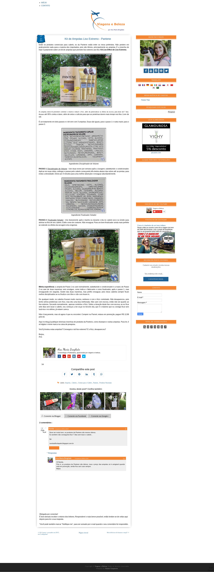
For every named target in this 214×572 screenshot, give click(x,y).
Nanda (51, 429)
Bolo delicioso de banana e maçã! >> (118, 532)
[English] (140, 85)
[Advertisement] (154, 183)
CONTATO (45, 6)
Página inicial (83, 533)
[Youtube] (151, 71)
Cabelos (74, 383)
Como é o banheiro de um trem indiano (151, 225)
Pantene (96, 383)
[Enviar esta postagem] (42, 364)
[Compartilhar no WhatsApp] (101, 374)
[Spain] (152, 85)
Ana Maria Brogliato (69, 349)
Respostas (52, 453)
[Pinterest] (161, 71)
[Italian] (156, 85)
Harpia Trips (145, 100)
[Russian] (164, 85)
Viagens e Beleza (101, 566)
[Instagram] (156, 71)
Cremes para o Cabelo (85, 383)
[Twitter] (166, 71)
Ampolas (68, 383)
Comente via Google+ (99, 416)
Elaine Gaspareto (111, 568)
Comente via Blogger (52, 416)
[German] (148, 85)
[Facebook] (146, 71)
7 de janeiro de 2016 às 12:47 (81, 458)
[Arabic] (158, 88)
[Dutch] (160, 85)
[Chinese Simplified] (172, 85)
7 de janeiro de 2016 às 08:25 (61, 429)
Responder (54, 448)
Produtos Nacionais (105, 383)
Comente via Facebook (76, 416)
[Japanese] (168, 85)
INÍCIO (44, 3)
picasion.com (156, 153)
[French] (144, 85)
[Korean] (154, 88)
